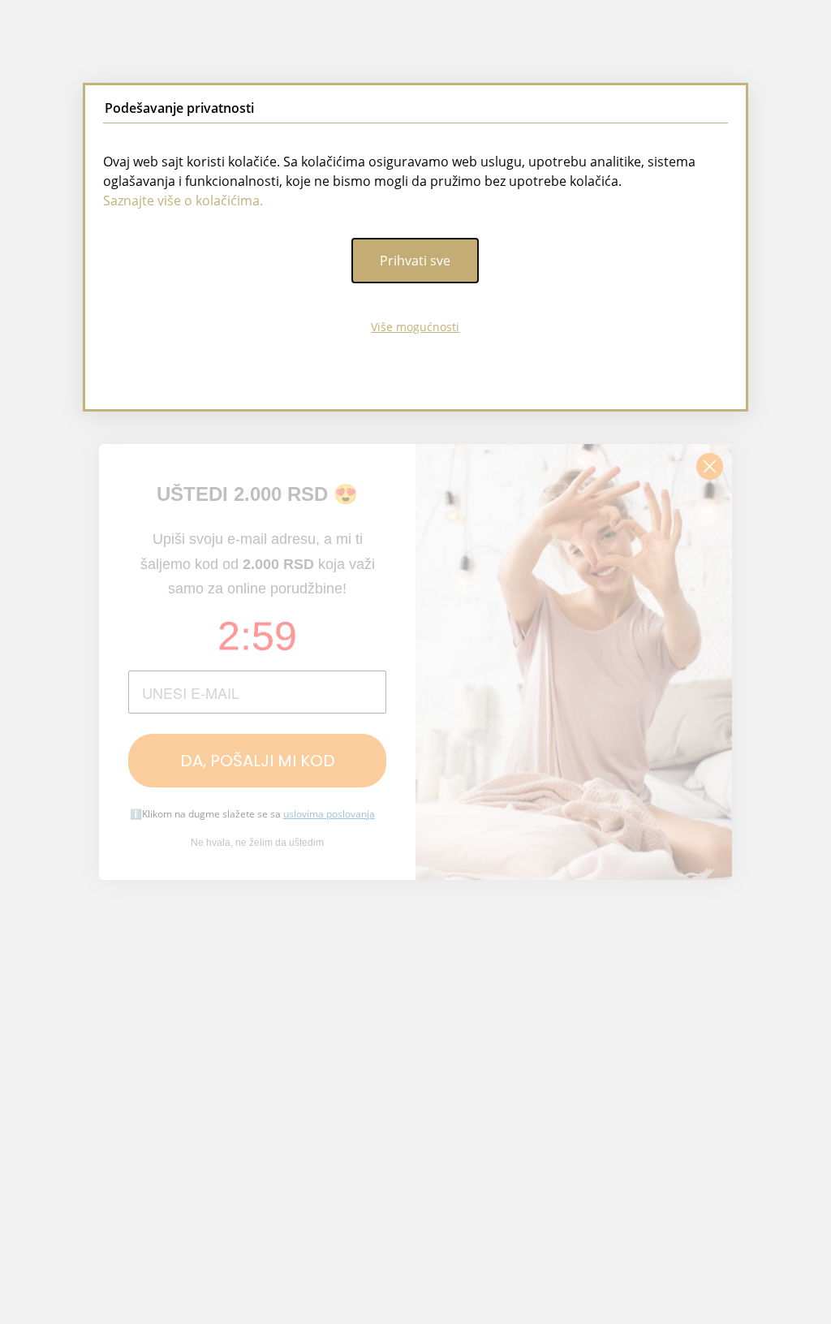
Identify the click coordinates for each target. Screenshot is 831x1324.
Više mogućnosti (415, 326)
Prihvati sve (415, 261)
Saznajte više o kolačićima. (183, 200)
